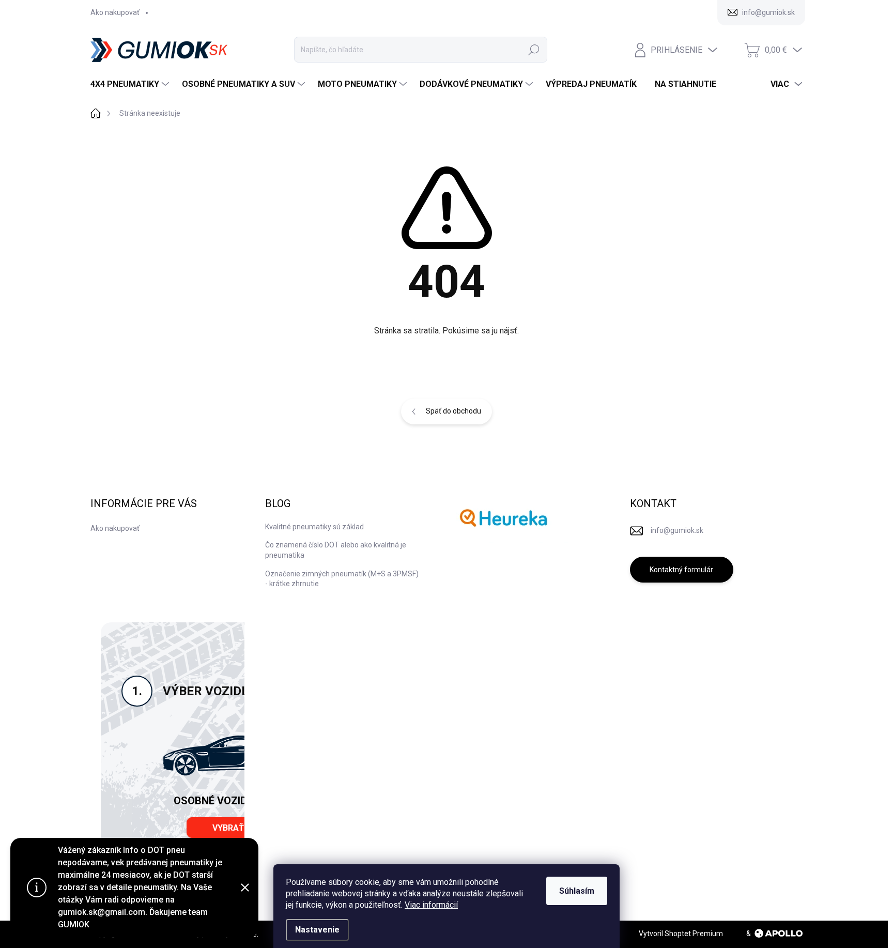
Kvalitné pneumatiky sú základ (314, 527)
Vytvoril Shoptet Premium (681, 933)
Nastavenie (317, 930)
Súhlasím (576, 891)
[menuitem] (131, 84)
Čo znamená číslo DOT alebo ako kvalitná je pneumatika (335, 550)
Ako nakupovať (115, 12)
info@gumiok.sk (677, 530)
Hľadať (534, 49)
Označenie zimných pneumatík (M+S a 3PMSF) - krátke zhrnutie (342, 579)
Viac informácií (431, 905)
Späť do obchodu (453, 411)
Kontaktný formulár (681, 569)
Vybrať (228, 828)
